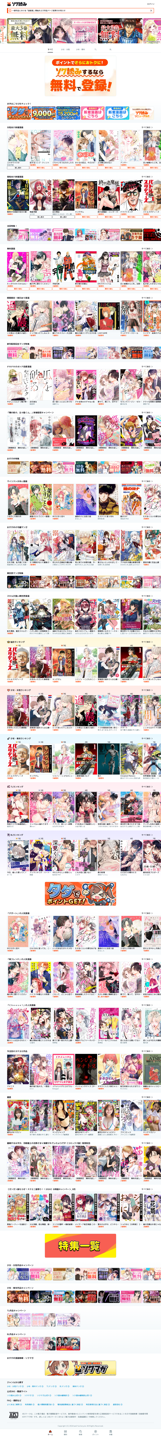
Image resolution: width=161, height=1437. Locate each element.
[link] (19, 113)
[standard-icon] (151, 10)
